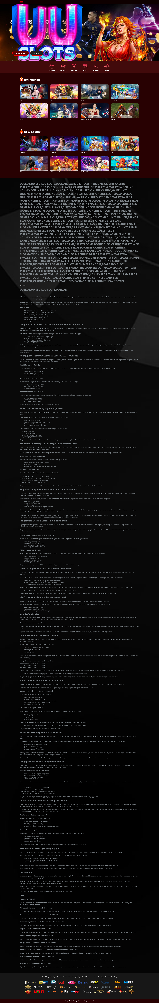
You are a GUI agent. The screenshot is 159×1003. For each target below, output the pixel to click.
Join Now (20, 53)
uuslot (22, 294)
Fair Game (93, 977)
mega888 (22, 285)
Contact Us (108, 977)
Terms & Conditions (63, 977)
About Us (85, 977)
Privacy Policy (76, 977)
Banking (100, 977)
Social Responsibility (48, 977)
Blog (115, 977)
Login (36, 53)
